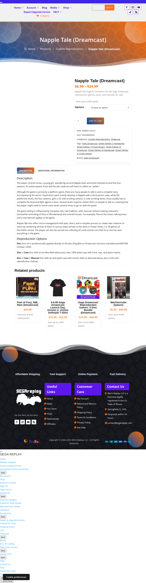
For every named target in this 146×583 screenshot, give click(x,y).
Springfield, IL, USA (117, 409)
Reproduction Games (10, 506)
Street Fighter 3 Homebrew (111, 143)
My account (5, 476)
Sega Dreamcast (90, 143)
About (50, 398)
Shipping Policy (84, 412)
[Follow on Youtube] (138, 7)
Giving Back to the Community (14, 469)
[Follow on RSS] (136, 12)
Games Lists (5, 554)
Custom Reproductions (69, 49)
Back (3, 472)
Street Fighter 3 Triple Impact (91, 147)
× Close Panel (6, 581)
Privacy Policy (84, 422)
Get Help (81, 427)
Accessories (5, 513)
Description (25, 170)
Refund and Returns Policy (86, 405)
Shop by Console (8, 482)
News (49, 403)
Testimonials (53, 418)
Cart (2, 530)
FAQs (49, 413)
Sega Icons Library (8, 547)
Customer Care (84, 389)
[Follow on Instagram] (132, 7)
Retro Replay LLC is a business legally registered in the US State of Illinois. (118, 399)
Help (2, 560)
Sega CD (4, 486)
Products (45, 49)
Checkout (4, 533)
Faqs (2, 567)
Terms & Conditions (86, 417)
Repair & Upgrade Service (12, 520)
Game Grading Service (10, 465)
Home (17, 8)
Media (53, 8)
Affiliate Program (8, 462)
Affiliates (51, 423)
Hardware (4, 510)
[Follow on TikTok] (130, 12)
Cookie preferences (16, 577)
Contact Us (115, 386)
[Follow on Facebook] (126, 7)
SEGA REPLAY (11, 454)
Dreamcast (5, 493)
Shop (66, 8)
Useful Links (52, 389)
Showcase (115, 139)
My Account (83, 398)
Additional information (51, 170)
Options (79, 107)
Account (31, 8)
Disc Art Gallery (7, 543)
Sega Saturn (6, 489)
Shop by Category (8, 499)
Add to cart (95, 121)
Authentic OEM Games (11, 503)
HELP (56, 12)
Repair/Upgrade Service (37, 12)
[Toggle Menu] (1, 2)
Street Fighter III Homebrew (101, 150)
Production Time (8, 523)
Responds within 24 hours (117, 416)
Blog (44, 8)
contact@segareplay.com (120, 422)
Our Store (51, 408)
